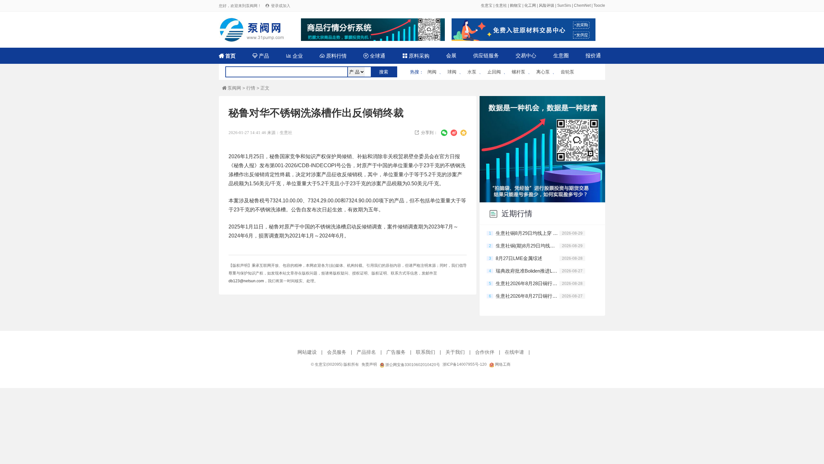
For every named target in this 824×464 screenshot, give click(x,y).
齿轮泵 (567, 71)
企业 (294, 56)
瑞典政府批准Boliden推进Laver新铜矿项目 (527, 271)
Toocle (599, 5)
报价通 (593, 55)
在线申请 (514, 352)
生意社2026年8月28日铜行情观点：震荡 (527, 283)
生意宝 (486, 5)
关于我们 (455, 352)
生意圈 (561, 55)
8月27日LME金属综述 (519, 258)
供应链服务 (486, 55)
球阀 (451, 71)
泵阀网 (231, 88)
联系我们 (425, 352)
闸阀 (431, 71)
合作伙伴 (484, 352)
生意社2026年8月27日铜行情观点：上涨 (527, 296)
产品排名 (366, 352)
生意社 (501, 5)
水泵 (471, 71)
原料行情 (333, 56)
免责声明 (369, 364)
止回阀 (494, 71)
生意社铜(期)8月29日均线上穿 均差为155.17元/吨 (527, 245)
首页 (227, 56)
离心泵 (543, 71)
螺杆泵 (518, 71)
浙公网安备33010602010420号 (412, 364)
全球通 (374, 56)
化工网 (530, 5)
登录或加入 (280, 6)
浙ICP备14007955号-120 (465, 364)
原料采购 (415, 56)
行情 (250, 88)
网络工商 (502, 364)
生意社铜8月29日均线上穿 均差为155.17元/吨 (527, 233)
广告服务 (396, 352)
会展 (451, 55)
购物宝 (515, 5)
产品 (260, 56)
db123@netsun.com (246, 281)
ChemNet (582, 5)
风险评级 (546, 5)
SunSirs (564, 5)
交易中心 (526, 55)
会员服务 (336, 352)
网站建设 (307, 352)
